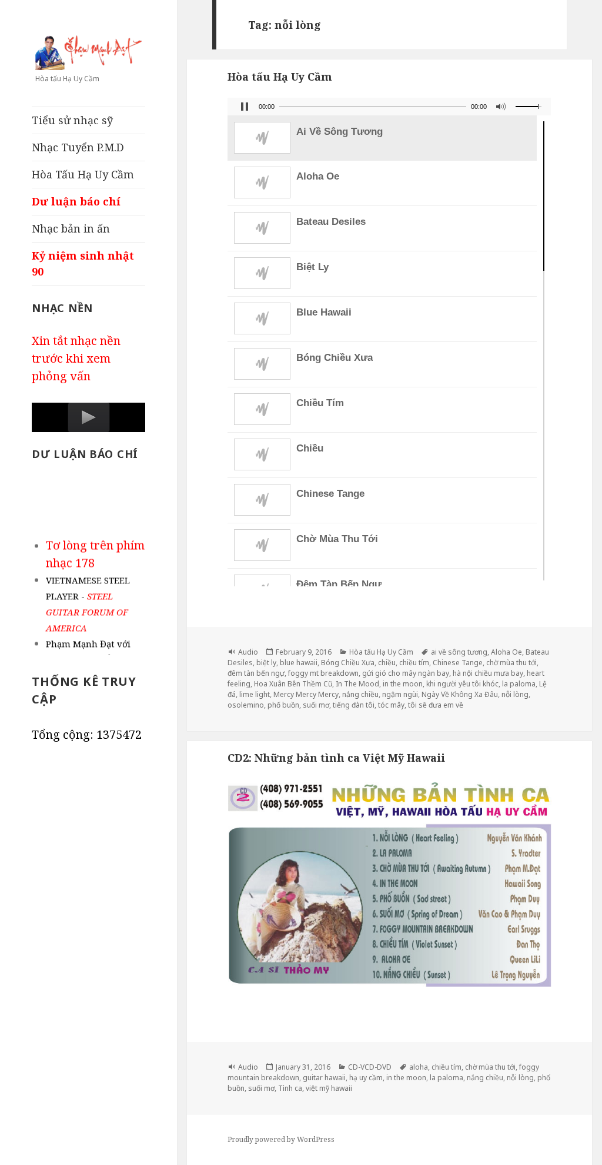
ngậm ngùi (400, 694)
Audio (248, 652)
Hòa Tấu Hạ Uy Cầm (83, 174)
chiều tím (414, 663)
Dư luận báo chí (76, 201)
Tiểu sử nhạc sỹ (72, 120)
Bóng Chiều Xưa (347, 663)
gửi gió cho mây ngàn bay (405, 673)
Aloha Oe (506, 652)
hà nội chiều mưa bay (488, 673)
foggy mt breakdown (323, 673)
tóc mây (391, 705)
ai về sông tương (459, 652)
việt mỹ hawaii (329, 1088)
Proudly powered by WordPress (281, 1139)
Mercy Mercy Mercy (306, 694)
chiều (387, 663)
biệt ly (266, 663)
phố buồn (283, 705)
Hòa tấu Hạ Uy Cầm (280, 76)
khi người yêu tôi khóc (462, 684)
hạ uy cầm (366, 1078)
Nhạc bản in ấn (71, 228)
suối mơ (316, 705)
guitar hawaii (324, 1078)
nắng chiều (360, 694)
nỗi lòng (515, 694)
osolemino (246, 705)
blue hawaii (298, 663)
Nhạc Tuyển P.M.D (78, 147)
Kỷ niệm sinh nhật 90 (83, 263)
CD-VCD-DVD (370, 1067)
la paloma (519, 684)
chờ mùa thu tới (511, 663)
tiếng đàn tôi (353, 705)
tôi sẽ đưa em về (435, 705)
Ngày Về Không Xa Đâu (460, 694)
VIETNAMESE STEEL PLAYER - (88, 600)
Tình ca (290, 1088)
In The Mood (357, 684)
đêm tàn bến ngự (256, 673)
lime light (254, 694)
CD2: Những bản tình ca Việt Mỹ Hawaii (336, 758)
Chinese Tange (458, 663)
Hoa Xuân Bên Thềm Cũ (293, 684)
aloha (418, 1067)
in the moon (403, 684)
